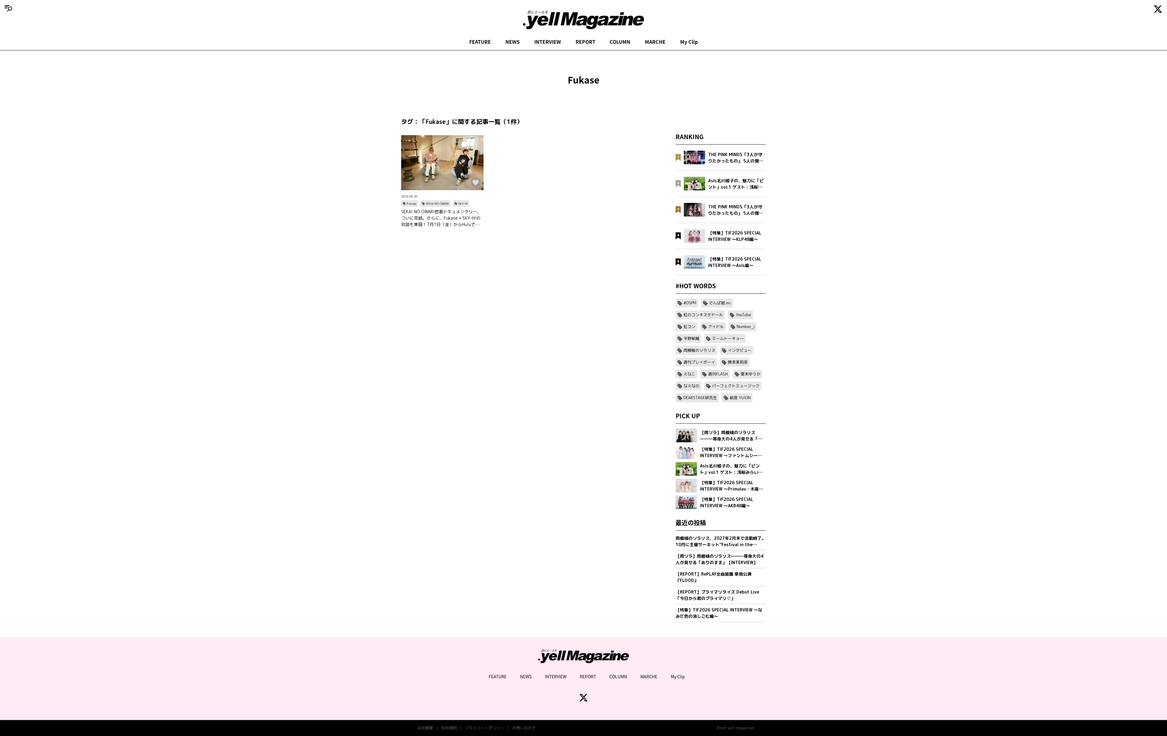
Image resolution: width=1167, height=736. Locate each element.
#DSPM (689, 303)
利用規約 (449, 728)
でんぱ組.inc (720, 303)
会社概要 (425, 728)
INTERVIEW (547, 41)
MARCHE (655, 41)
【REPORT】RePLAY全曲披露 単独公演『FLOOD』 (714, 577)
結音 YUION (740, 397)
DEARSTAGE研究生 (700, 397)
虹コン (689, 326)
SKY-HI (463, 203)
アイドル (716, 326)
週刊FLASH (718, 374)
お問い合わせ (524, 728)
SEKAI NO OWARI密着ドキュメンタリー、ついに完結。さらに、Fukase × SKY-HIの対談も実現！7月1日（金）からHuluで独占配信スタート (441, 218)
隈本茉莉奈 (738, 362)
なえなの (691, 386)
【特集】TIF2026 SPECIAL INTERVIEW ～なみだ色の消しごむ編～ (719, 613)
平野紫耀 (691, 338)
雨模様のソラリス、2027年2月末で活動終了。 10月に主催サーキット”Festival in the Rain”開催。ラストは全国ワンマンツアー (721, 541)
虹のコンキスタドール (703, 314)
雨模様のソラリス (699, 350)
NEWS (512, 41)
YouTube (743, 314)
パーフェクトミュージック (735, 386)
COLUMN (620, 41)
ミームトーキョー (728, 338)
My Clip (689, 41)
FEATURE (480, 41)
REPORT (585, 41)
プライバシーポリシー (484, 728)
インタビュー (740, 350)
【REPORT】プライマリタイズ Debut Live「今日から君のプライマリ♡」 (717, 595)
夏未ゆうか (750, 374)
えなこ (689, 374)
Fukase (411, 203)
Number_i (746, 326)
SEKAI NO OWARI (437, 203)
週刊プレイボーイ (699, 362)
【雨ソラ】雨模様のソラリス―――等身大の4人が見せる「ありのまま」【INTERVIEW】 (719, 559)
